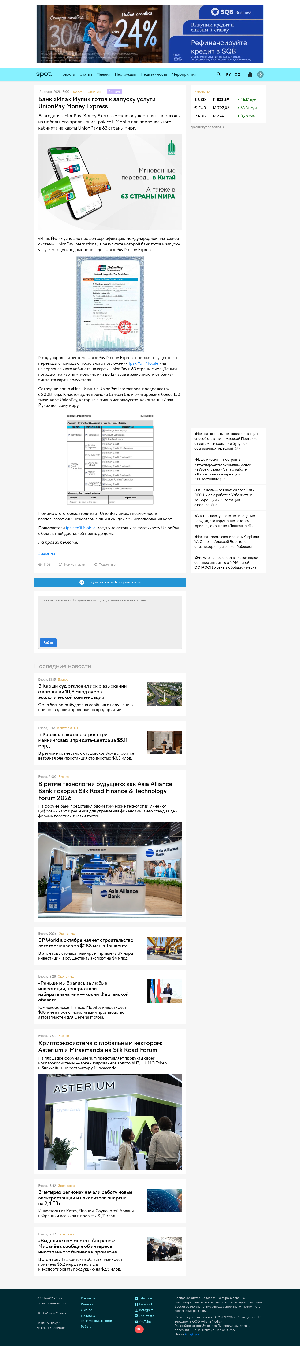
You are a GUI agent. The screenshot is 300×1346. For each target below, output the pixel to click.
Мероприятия (184, 74)
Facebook (145, 1304)
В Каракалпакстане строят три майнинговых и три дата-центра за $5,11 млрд (83, 740)
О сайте (86, 1310)
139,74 (218, 116)
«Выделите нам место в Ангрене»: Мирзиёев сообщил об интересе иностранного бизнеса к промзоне (77, 1246)
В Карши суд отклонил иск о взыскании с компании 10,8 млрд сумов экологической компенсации (82, 691)
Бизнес (63, 679)
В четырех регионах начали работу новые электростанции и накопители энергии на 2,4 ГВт (85, 1197)
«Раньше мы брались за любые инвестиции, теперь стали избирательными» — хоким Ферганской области (83, 991)
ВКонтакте (146, 1316)
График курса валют (206, 127)
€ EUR (200, 108)
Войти (48, 643)
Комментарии (74, 565)
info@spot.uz (194, 1334)
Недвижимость (154, 74)
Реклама (87, 1304)
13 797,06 (221, 108)
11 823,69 (221, 99)
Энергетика (66, 1185)
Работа (86, 1326)
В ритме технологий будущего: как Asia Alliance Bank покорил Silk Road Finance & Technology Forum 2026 (105, 790)
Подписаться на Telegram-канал (112, 582)
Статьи (85, 74)
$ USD (200, 99)
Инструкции (125, 74)
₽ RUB (200, 116)
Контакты (88, 1298)
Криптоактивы (67, 728)
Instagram (145, 1310)
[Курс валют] (249, 75)
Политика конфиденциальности (96, 1318)
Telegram (145, 1298)
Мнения (103, 74)
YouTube (144, 1322)
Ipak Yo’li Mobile (143, 363)
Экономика (67, 933)
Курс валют (202, 91)
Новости (67, 74)
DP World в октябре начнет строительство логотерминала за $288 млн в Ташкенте (85, 943)
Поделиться (107, 565)
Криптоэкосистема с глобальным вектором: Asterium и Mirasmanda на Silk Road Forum (100, 1046)
